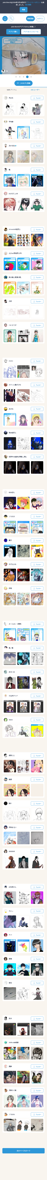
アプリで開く (13, 32)
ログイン (40, 18)
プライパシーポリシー (33, 2)
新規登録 (30, 18)
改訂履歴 (28, 5)
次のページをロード (23, 1151)
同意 (23, 10)
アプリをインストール (30, 32)
